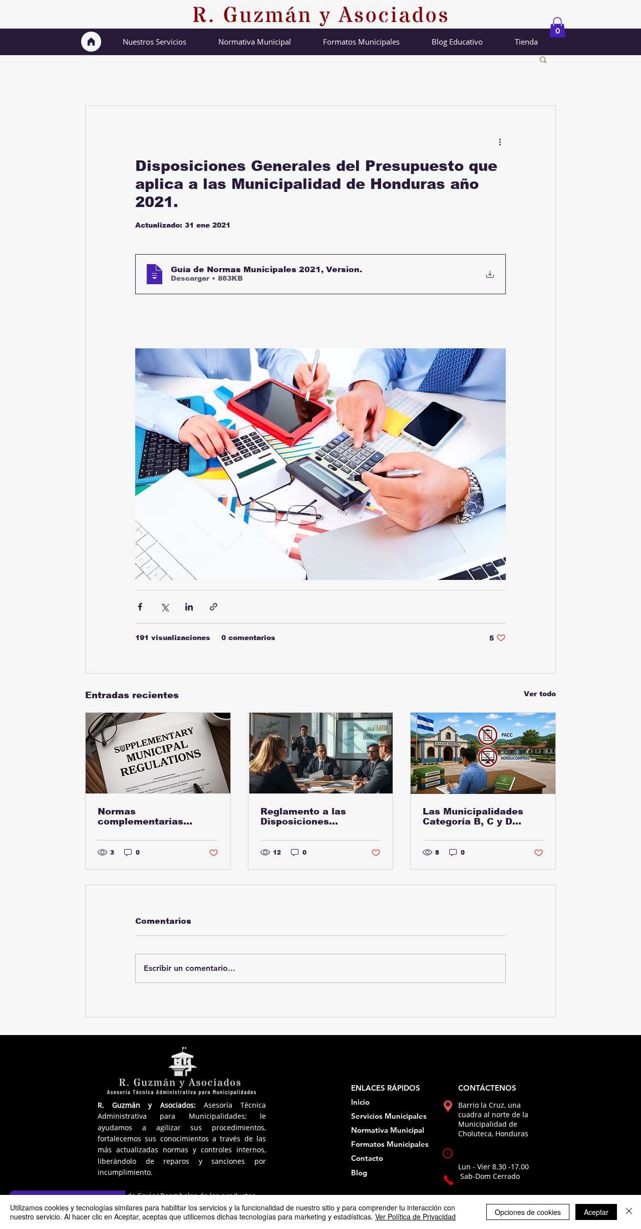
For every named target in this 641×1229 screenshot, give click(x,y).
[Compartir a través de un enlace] (213, 606)
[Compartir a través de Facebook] (140, 606)
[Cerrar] (629, 1212)
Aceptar (596, 1212)
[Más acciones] (500, 142)
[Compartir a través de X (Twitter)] (164, 606)
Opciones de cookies (528, 1212)
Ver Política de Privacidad (415, 1216)
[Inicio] (91, 42)
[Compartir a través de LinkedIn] (189, 606)
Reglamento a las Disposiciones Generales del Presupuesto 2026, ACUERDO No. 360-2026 (319, 816)
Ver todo (540, 694)
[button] (557, 27)
